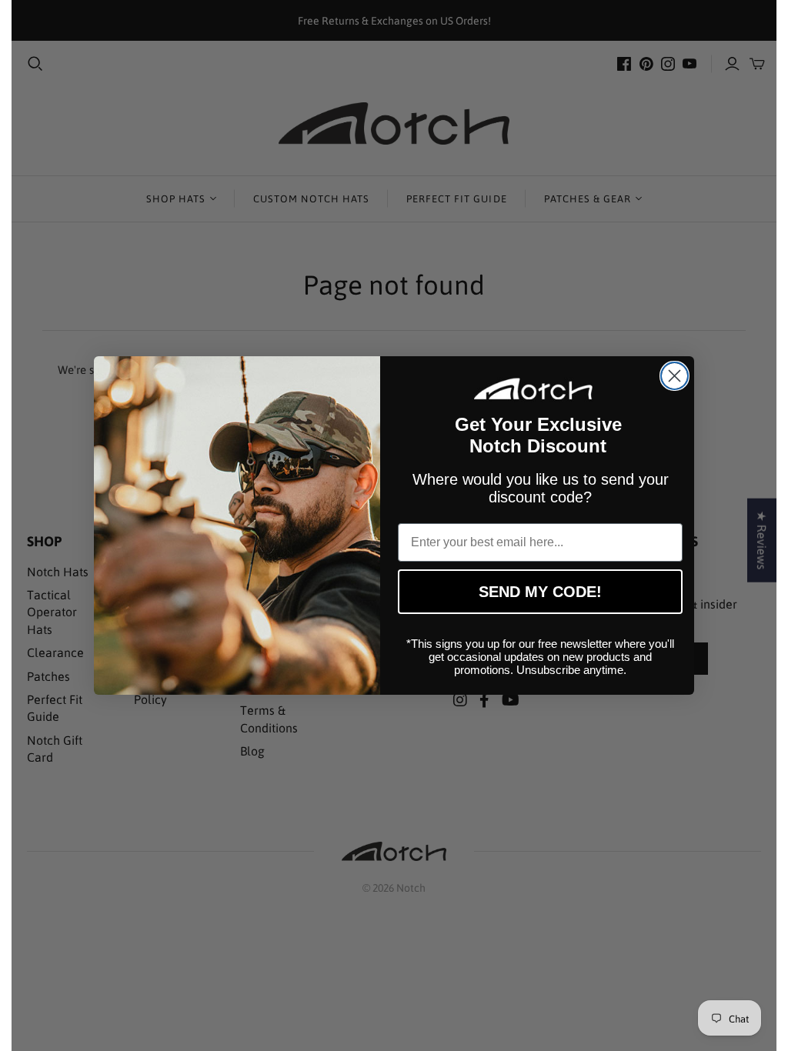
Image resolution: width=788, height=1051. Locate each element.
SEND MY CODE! (540, 591)
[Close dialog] (674, 375)
